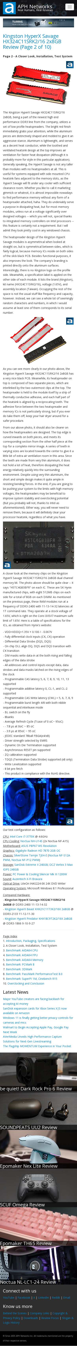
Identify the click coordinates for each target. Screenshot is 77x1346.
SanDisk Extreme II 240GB (31, 865)
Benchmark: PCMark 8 (20, 964)
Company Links (39, 1313)
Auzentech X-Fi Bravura (27, 879)
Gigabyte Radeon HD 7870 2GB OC (37, 850)
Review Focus (50, 1318)
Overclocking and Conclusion (26, 983)
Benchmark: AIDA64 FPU (22, 955)
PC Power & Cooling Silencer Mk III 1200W (40, 874)
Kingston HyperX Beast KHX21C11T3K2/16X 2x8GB (37, 909)
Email (66, 1297)
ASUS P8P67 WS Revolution (39, 846)
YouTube (8, 1297)
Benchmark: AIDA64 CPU (22, 950)
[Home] (9, 8)
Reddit (56, 1297)
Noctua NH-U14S (31, 841)
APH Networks (35, 6)
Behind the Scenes (15, 1313)
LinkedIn (43, 1297)
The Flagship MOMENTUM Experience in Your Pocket (37, 1046)
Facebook (24, 1297)
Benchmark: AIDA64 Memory (24, 960)
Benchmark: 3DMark (19, 969)
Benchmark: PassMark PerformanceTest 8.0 (34, 974)
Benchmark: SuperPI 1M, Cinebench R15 (31, 979)
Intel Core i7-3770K (22, 836)
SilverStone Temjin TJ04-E (30, 855)
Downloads (30, 1318)
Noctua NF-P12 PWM (25, 860)
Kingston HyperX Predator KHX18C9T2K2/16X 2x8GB (38, 918)
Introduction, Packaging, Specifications (30, 941)
